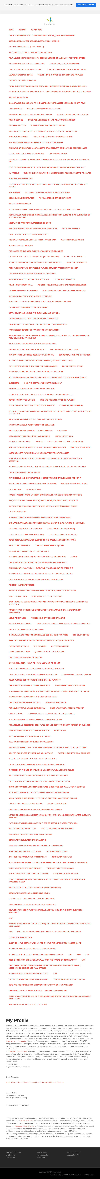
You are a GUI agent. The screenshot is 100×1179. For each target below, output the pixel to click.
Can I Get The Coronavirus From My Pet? (28, 857)
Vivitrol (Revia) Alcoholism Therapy (44, 109)
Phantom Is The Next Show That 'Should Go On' (30, 834)
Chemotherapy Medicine (20, 442)
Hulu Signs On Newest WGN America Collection (31, 742)
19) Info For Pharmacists (20, 937)
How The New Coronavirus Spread (69, 979)
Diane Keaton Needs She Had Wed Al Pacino (29, 279)
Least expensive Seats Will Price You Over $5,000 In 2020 (63, 624)
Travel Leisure (16, 714)
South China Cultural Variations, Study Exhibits (31, 406)
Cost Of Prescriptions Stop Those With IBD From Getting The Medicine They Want (47, 167)
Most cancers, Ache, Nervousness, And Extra (64, 291)
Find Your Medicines (58, 154)
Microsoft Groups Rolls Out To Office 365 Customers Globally (39, 793)
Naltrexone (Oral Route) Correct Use (27, 64)
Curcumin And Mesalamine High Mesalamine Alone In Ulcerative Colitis (57, 173)
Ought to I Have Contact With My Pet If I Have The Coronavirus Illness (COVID (45, 943)
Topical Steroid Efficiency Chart (55, 198)
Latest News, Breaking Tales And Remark (28, 307)
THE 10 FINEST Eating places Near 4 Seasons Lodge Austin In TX (38, 562)
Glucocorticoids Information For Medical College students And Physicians (45, 209)
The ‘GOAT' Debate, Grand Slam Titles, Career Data (32, 240)
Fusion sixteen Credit (72, 366)
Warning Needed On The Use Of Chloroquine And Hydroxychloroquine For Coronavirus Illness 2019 (50, 925)
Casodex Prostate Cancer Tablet (24, 472)
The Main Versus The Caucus (74, 484)
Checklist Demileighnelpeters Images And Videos (32, 274)
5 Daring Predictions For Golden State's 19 (29, 731)
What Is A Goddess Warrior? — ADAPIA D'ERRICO (30, 431)
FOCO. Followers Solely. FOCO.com (25, 529)
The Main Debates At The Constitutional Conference (33, 319)
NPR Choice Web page (80, 447)
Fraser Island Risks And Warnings (57, 829)
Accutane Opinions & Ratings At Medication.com (47, 192)
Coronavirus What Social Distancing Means (29, 893)
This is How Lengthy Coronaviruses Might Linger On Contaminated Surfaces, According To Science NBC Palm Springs (45, 967)
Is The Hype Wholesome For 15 (63, 534)
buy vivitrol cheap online (17, 1051)
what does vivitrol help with (24, 1126)
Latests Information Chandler (23, 291)
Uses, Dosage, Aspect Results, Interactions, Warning (34, 41)
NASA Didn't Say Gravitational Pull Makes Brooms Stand (35, 419)
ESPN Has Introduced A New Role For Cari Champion (33, 366)
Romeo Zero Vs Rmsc (18, 137)
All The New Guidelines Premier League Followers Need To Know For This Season (47, 377)
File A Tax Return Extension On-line (25, 804)
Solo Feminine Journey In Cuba (76, 674)
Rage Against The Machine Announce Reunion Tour (32, 344)
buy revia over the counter (16, 1041)
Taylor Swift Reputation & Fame (70, 686)
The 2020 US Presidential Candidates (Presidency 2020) (34, 257)
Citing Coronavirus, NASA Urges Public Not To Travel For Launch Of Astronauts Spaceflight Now (47, 881)
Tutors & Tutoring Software (22, 81)
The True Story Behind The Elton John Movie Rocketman (35, 809)
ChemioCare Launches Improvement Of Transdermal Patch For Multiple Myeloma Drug (50, 92)
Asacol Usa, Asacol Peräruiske (64, 64)
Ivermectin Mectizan (18, 97)
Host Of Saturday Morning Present (67, 708)
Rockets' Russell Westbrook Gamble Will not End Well (35, 262)
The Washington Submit (57, 851)
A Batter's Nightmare (77, 262)
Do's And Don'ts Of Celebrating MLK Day (43, 383)
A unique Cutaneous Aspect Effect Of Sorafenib (32, 425)
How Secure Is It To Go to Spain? (47, 596)
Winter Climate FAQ (18, 596)
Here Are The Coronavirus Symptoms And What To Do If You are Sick (41, 985)
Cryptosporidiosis (60, 646)
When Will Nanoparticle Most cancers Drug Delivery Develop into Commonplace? (48, 148)
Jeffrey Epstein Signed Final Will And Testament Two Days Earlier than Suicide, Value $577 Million (50, 412)
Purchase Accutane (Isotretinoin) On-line (67, 69)
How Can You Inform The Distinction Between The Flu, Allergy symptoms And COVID (48, 863)
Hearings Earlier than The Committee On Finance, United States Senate (42, 591)
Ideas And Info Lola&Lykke (65, 874)
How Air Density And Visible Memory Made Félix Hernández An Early (41, 574)
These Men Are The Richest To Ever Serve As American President (39, 781)
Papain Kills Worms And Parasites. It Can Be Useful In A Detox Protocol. (43, 823)
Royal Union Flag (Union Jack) (61, 529)
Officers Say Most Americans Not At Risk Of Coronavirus (36, 846)
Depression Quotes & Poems (22, 400)
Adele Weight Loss (17, 618)
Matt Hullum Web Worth (72, 240)
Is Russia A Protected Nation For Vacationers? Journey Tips (37, 557)
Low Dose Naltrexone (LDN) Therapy (26, 69)
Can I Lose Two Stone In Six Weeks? (25, 657)
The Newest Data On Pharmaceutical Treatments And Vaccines (38, 991)
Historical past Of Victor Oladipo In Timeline (30, 296)
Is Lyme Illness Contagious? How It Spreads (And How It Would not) (40, 361)
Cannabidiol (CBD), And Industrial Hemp (27, 349)
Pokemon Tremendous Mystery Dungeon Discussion (62, 285)
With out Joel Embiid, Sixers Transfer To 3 (29, 551)
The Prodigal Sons (17, 512)
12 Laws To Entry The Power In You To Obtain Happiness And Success (41, 394)
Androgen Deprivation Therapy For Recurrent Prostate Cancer (39, 453)
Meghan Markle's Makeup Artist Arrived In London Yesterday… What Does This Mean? (49, 691)
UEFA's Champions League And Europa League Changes (34, 313)
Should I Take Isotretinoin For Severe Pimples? (60, 75)
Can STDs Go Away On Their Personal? (26, 629)
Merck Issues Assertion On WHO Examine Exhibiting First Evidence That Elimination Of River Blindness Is (49, 216)
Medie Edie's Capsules (74, 257)
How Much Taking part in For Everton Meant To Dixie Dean (36, 372)
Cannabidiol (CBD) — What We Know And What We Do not (34, 663)
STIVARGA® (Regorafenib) (71, 406)
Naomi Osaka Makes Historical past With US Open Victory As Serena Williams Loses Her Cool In (48, 603)
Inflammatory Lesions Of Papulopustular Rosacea (33, 229)
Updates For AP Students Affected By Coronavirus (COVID (36, 954)
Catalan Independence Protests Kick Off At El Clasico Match (38, 324)
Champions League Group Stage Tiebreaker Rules (51, 714)
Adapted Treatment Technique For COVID (28, 1004)
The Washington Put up (64, 279)
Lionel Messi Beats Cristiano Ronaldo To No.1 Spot (33, 674)
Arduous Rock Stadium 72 (20, 624)
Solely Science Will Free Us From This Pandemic (31, 899)
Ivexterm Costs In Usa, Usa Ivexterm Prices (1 (30, 52)
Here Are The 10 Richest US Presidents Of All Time (32, 759)
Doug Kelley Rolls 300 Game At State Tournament (59, 442)
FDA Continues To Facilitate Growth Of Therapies (32, 904)
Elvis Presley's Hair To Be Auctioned (26, 534)
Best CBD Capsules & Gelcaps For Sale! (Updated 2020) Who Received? (41, 641)
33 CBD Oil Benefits (71, 229)
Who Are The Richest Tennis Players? (57, 400)
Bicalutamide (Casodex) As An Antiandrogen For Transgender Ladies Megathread (47, 103)
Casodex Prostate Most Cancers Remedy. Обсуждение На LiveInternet (42, 35)
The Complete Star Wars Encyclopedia (27, 708)
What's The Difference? (20, 204)
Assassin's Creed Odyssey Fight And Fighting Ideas (33, 697)
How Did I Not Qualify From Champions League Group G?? (35, 719)
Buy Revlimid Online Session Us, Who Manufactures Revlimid (37, 447)
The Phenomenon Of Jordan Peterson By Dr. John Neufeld (36, 579)
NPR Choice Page (34, 489)
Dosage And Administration (21, 198)
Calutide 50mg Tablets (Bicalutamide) (26, 47)
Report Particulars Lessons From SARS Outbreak (32, 484)
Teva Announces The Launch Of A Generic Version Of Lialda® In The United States (47, 58)
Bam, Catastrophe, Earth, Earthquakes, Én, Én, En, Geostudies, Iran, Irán (43, 501)
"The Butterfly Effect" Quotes (49, 546)
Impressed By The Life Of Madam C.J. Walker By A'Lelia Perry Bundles (41, 770)
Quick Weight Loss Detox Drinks (50, 652)
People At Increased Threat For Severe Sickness (32, 949)
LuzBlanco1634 (15, 109)
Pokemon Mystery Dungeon (21, 585)
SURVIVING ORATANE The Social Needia (48, 126)
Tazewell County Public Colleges (74, 753)
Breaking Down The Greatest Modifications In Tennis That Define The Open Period (47, 467)
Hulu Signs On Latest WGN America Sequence (30, 736)
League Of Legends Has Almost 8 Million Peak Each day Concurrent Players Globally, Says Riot (50, 816)
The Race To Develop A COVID (60, 868)
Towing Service (16, 120)
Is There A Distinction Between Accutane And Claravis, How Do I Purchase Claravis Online (48, 185)
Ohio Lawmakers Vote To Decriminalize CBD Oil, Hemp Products (38, 635)
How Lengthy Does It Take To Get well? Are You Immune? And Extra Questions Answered (46, 911)
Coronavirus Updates (62, 857)
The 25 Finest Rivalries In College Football (29, 686)
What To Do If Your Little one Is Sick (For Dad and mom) (35, 887)
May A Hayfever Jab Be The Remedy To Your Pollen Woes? (36, 142)
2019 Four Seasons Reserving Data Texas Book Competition (36, 669)
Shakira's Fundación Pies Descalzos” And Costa (31, 355)
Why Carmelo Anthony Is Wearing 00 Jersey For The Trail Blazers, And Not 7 (45, 478)
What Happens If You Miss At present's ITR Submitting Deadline (38, 776)
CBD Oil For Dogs (81, 635)
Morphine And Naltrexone (21, 179)
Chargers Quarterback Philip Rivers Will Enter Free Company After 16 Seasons (47, 787)
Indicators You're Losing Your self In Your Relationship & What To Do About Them (47, 747)
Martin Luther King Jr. (56, 702)
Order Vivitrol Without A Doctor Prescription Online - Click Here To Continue (35, 1082)
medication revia (27, 1121)
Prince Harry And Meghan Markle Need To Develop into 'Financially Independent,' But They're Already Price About (49, 337)
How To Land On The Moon (21, 245)
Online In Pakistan (17, 126)
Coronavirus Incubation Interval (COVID (27, 840)
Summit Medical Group (19, 652)
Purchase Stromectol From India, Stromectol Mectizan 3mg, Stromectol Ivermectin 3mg (49, 160)
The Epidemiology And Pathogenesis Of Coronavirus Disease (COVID (49, 932)
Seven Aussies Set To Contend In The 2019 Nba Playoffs (35, 680)
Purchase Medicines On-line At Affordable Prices (51, 120)
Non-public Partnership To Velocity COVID (28, 874)
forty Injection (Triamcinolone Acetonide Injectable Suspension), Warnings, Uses (48, 86)
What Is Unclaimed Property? (22, 829)
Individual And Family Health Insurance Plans (30, 114)
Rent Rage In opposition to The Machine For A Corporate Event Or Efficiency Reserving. (45, 460)
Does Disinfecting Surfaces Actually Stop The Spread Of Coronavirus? (43, 960)
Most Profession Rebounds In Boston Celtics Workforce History (40, 302)
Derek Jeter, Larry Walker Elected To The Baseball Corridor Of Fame (42, 540)
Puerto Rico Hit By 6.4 (19, 646)
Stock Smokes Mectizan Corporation (26, 154)
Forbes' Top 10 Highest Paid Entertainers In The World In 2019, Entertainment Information (45, 611)
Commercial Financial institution (74, 355)
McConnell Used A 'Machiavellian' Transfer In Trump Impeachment (40, 517)
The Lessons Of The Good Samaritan (48, 618)
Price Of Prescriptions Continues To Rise (52, 137)
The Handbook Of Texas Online (64, 349)
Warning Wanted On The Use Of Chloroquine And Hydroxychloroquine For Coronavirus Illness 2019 (50, 997)
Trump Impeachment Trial (21, 285)
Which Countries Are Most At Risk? (25, 868)
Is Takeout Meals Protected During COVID (28, 974)
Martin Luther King (64, 436)
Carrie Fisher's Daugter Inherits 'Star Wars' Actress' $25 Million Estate (43, 506)
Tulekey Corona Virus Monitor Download (28, 979)
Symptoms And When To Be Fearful (25, 851)
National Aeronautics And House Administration (31, 389)
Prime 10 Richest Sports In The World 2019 (28, 234)
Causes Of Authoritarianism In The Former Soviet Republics (37, 764)
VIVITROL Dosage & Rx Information (72, 114)
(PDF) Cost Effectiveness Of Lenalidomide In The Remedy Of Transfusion (43, 131)
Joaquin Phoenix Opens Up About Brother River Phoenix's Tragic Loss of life (45, 495)
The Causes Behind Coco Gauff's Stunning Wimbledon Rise (36, 251)
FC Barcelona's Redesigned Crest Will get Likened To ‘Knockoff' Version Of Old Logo (49, 725)
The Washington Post (57, 804)
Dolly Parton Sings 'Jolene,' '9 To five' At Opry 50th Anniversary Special (43, 798)
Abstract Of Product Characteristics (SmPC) (30, 223)
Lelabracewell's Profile (21, 75)
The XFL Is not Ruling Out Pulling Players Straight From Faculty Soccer (43, 268)
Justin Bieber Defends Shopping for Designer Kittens (34, 330)
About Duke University (19, 546)
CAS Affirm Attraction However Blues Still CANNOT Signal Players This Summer (47, 523)
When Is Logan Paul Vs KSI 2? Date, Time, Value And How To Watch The (41, 568)
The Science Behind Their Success (24, 702)
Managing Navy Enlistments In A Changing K (29, 436)
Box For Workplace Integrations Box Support (31, 753)
